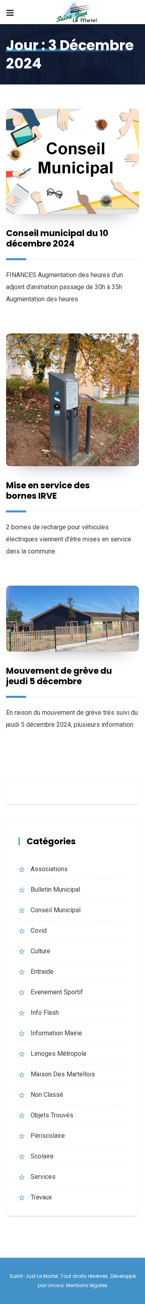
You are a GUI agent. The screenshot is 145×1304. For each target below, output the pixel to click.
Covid (39, 930)
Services (43, 1177)
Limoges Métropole (59, 1053)
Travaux (41, 1197)
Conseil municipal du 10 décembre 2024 (57, 238)
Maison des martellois (63, 1074)
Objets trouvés (52, 1115)
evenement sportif (57, 992)
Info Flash (45, 1012)
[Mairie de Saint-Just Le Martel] (76, 12)
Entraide (42, 971)
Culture (40, 951)
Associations (49, 869)
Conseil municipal (56, 910)
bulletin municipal (55, 889)
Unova (56, 1285)
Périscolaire (48, 1135)
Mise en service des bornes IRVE (48, 490)
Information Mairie (56, 1033)
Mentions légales (87, 1285)
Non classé (47, 1094)
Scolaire (42, 1156)
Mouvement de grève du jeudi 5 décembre (59, 676)
